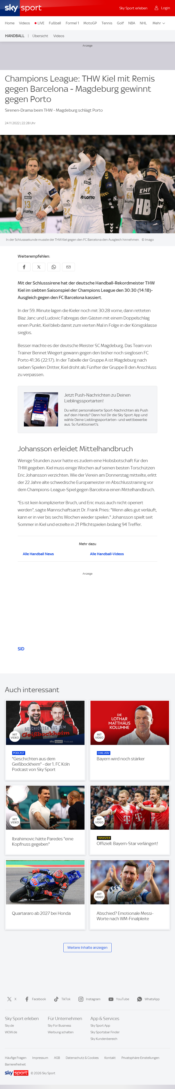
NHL (143, 23)
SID (21, 648)
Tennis (107, 23)
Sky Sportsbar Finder (105, 1032)
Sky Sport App (100, 1026)
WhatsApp (152, 999)
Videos (24, 23)
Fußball (55, 23)
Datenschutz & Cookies (82, 1058)
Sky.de (9, 1026)
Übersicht (40, 36)
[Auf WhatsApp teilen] (53, 267)
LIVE (41, 23)
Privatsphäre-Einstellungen (140, 1058)
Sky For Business (59, 1026)
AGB (57, 1058)
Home (10, 23)
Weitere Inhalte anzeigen (87, 947)
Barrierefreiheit (15, 1064)
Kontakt (110, 1058)
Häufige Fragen (15, 1058)
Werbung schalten (61, 1032)
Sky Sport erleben (133, 8)
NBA (131, 23)
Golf (120, 23)
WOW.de (11, 1032)
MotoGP (90, 23)
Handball (15, 36)
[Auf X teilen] (38, 267)
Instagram (93, 999)
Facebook (39, 999)
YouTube (122, 999)
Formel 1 (72, 23)
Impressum (40, 1058)
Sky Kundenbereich (103, 1039)
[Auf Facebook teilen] (24, 267)
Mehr (157, 23)
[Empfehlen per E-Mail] (68, 267)
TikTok (65, 999)
